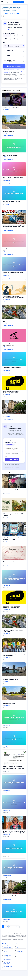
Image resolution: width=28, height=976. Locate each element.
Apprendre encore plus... (15, 30)
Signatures (15, 13)
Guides (4, 943)
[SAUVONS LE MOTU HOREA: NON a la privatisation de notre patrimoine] (14, 197)
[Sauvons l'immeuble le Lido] (14, 410)
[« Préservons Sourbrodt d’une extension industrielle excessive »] (14, 126)
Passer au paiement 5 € (14, 66)
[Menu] (26, 2)
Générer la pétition (13, 459)
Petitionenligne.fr (5, 1)
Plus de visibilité (8, 16)
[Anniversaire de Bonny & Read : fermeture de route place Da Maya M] (14, 340)
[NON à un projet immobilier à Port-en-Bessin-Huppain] (14, 268)
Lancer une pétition (18, 1)
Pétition (6, 13)
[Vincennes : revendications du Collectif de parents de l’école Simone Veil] (14, 150)
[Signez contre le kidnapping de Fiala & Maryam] (14, 363)
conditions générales (14, 69)
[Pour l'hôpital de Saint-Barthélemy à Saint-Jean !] (14, 245)
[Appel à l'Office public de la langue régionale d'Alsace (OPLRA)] (14, 173)
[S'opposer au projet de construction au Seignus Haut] (14, 316)
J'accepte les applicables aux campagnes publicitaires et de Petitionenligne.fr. (14, 71)
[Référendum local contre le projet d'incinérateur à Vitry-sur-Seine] (14, 387)
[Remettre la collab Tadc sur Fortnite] (14, 103)
